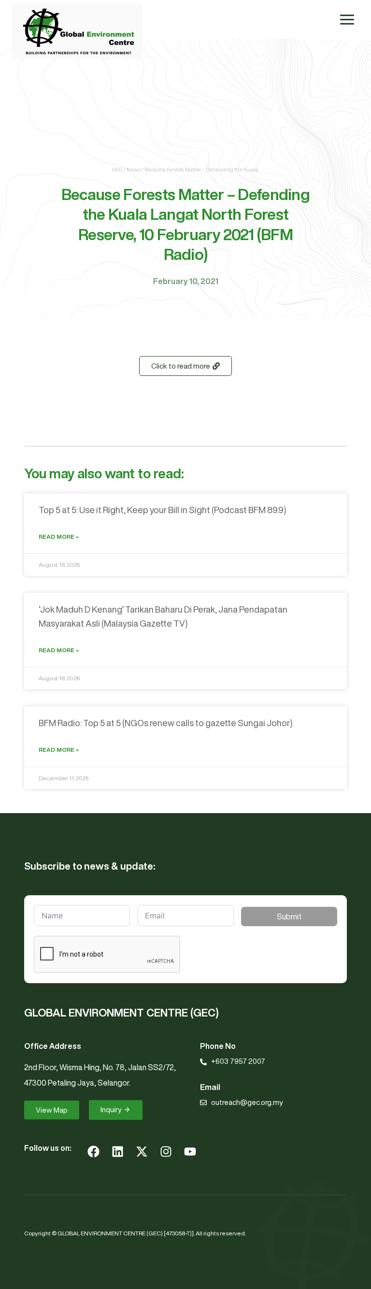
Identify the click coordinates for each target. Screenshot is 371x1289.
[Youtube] (190, 1151)
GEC (117, 169)
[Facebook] (93, 1151)
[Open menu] (346, 19)
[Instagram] (166, 1151)
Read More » (59, 536)
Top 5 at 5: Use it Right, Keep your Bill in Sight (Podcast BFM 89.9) (162, 509)
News (134, 169)
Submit (289, 916)
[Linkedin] (117, 1151)
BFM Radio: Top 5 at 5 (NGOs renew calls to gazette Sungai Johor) (165, 722)
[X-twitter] (141, 1151)
